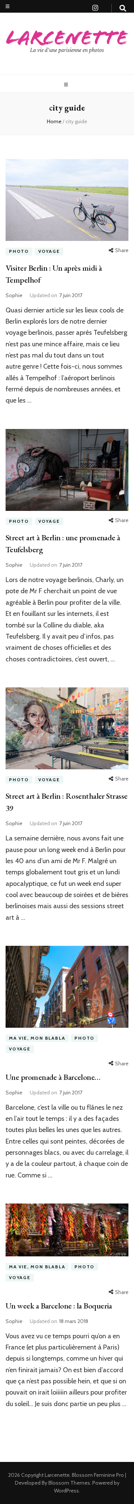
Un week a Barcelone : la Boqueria (59, 1305)
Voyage (49, 251)
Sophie (14, 295)
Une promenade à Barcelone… (53, 1077)
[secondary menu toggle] (8, 6)
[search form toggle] (122, 8)
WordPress (66, 1490)
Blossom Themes (68, 1482)
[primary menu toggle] (67, 84)
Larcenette (57, 1475)
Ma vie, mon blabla (37, 1038)
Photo (19, 251)
